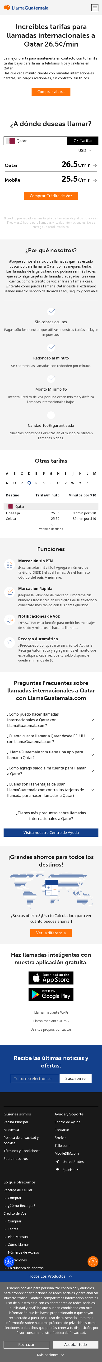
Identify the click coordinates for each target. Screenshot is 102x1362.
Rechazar (26, 1344)
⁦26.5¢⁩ (55, 513)
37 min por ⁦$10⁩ (84, 513)
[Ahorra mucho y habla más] (51, 890)
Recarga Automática (38, 638)
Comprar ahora (51, 91)
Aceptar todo (75, 1344)
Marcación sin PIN (35, 561)
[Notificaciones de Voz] (10, 619)
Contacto (62, 1129)
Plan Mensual (18, 1236)
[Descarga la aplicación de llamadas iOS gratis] (51, 977)
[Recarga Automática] (10, 642)
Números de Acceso (23, 1252)
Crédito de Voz (15, 1213)
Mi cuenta (11, 1129)
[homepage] (47, 7)
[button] (94, 7)
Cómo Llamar (18, 1244)
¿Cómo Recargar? (21, 1205)
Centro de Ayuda (67, 1122)
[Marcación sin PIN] (10, 564)
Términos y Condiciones (22, 1151)
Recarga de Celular (18, 1190)
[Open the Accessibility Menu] (9, 1261)
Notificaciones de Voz (39, 616)
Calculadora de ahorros (26, 1268)
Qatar (19, 506)
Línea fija (13, 513)
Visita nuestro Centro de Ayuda (51, 832)
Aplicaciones (17, 1260)
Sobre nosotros (16, 1158)
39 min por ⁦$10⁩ (84, 518)
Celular (11, 518)
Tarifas (13, 1229)
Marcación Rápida (35, 588)
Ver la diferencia (51, 932)
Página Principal (16, 1122)
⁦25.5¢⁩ (55, 518)
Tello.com (62, 1145)
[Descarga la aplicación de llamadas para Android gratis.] (51, 994)
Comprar (14, 1197)
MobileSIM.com (67, 1153)
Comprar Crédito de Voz (51, 195)
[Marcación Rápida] (10, 592)
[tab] (7, 473)
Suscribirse (75, 1078)
